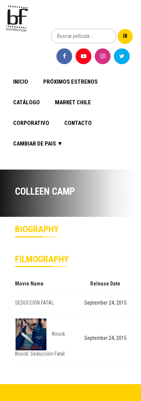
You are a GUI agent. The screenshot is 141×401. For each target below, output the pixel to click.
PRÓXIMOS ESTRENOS (70, 81)
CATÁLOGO (26, 102)
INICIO (20, 81)
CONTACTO (78, 123)
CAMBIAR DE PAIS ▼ (38, 143)
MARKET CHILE (73, 102)
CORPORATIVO (31, 123)
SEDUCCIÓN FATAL (34, 303)
